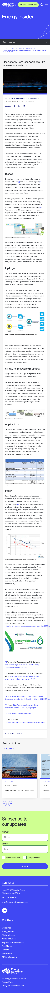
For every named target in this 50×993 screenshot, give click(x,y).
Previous (4, 803)
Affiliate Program (9, 957)
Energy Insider (25, 48)
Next (10, 803)
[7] (6, 719)
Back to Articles (15, 734)
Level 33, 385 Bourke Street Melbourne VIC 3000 (14, 891)
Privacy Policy (7, 982)
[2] (40, 182)
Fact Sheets (7, 946)
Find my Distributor (28, 5)
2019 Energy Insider (29, 101)
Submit (25, 867)
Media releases (8, 935)
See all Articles (10, 749)
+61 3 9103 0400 (9, 898)
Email (5, 844)
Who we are (7, 953)
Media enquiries (9, 939)
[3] (40, 207)
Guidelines (6, 928)
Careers (5, 950)
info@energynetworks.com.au (15, 902)
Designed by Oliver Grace (13, 986)
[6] (18, 504)
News (12, 48)
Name (5, 832)
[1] (19, 182)
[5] (6, 705)
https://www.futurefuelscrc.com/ (19, 714)
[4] (6, 696)
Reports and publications (13, 943)
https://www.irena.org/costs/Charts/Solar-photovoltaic (24, 722)
